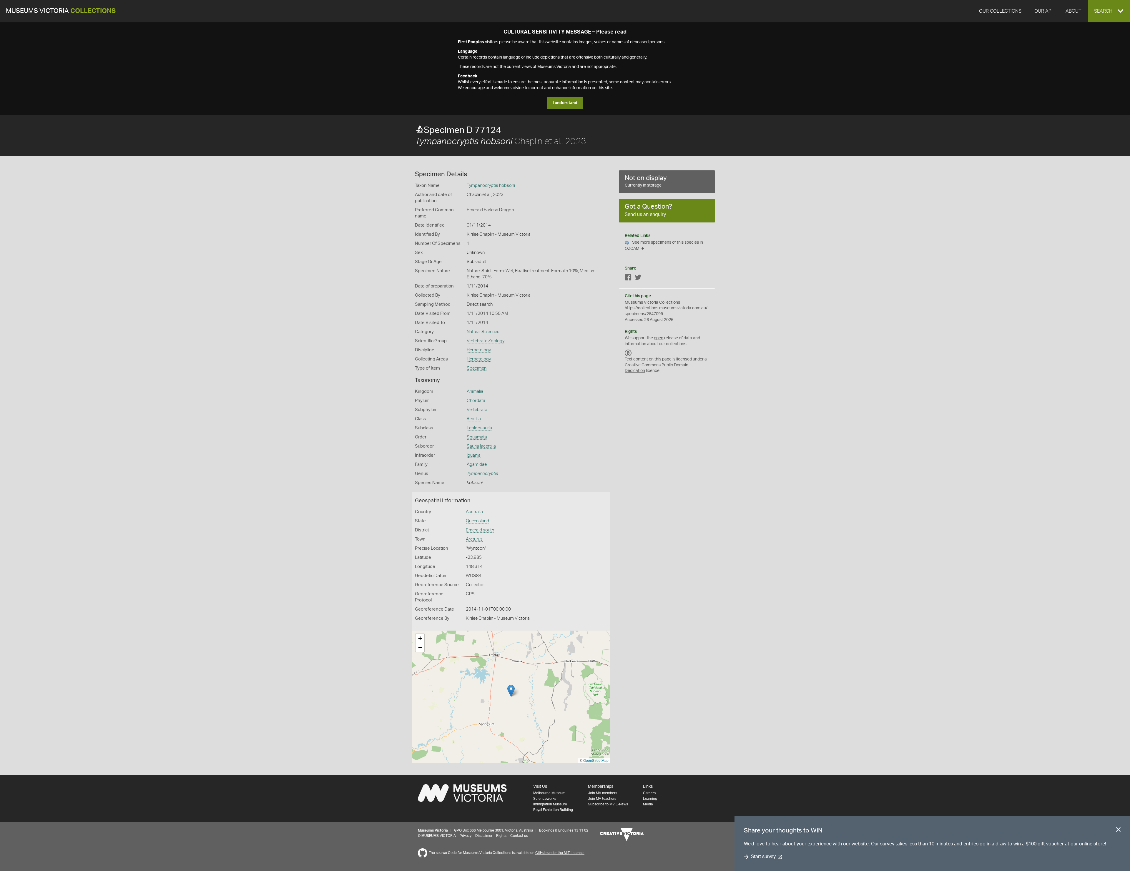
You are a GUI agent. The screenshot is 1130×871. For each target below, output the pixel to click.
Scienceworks (544, 798)
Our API (1043, 11)
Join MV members (602, 793)
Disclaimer (483, 835)
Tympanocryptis (482, 473)
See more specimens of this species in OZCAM (664, 245)
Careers (649, 793)
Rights (501, 835)
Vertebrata (477, 410)
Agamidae (477, 464)
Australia (474, 512)
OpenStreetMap (596, 760)
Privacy (465, 835)
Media (648, 804)
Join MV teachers (602, 798)
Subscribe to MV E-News (608, 804)
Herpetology (479, 350)
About (1073, 11)
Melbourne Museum (549, 793)
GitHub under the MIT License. (559, 853)
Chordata (476, 400)
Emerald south (480, 530)
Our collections (1000, 11)
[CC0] (628, 353)
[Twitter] (638, 278)
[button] (1109, 11)
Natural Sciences (483, 332)
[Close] (1118, 831)
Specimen (476, 368)
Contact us (519, 835)
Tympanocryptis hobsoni (491, 185)
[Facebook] (628, 278)
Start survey (763, 857)
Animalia (475, 391)
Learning (650, 798)
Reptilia (474, 419)
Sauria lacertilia (481, 446)
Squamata (477, 437)
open (658, 338)
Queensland (477, 521)
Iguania (474, 455)
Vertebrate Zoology (485, 341)
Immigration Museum (550, 804)
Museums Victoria (61, 11)
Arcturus (474, 539)
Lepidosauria (479, 428)
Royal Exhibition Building (553, 810)
